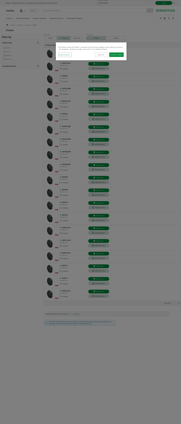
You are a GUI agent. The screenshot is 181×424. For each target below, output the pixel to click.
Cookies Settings (64, 55)
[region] (91, 51)
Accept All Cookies (116, 55)
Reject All (101, 55)
